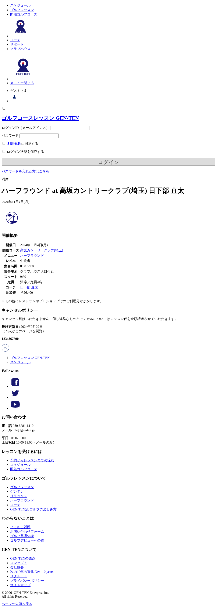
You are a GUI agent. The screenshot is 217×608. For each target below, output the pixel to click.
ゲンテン (17, 491)
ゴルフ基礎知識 (22, 536)
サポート (17, 44)
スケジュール (20, 5)
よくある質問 (20, 527)
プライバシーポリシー (27, 580)
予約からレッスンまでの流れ (32, 460)
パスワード (10, 135)
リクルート (18, 576)
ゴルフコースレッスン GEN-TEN (40, 118)
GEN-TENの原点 (22, 558)
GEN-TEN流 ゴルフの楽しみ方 (33, 509)
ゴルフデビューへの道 (27, 540)
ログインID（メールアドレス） (25, 128)
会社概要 (17, 567)
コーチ (15, 40)
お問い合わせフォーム (27, 531)
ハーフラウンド (32, 255)
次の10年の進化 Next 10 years (31, 572)
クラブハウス (20, 49)
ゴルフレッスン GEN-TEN (30, 358)
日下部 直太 (29, 287)
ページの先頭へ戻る (17, 604)
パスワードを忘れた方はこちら (25, 171)
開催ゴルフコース (23, 14)
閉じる (29, 83)
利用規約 (14, 143)
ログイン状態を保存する (25, 151)
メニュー (17, 83)
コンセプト (18, 563)
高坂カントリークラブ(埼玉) (41, 250)
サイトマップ (20, 585)
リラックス (18, 496)
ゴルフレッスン (22, 10)
